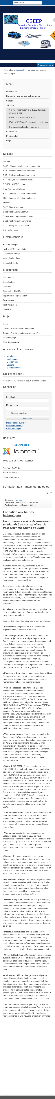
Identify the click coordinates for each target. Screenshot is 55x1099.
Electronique (11, 131)
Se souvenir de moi (19, 413)
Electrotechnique (13, 136)
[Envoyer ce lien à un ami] (51, 493)
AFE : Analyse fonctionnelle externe (19, 171)
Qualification (8, 309)
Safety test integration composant (18, 216)
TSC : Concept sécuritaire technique (19, 198)
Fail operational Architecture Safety (24, 127)
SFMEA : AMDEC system (14, 184)
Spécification (9, 282)
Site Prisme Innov (11, 477)
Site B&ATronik (10, 473)
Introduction (11, 92)
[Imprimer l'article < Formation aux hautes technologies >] (48, 493)
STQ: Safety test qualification (16, 225)
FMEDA (6, 202)
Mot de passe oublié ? (16, 423)
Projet (8, 141)
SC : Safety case (10, 230)
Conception (8, 286)
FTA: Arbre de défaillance (14, 189)
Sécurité (10, 105)
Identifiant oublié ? (14, 426)
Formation (19, 500)
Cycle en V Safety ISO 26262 (22, 117)
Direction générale (11, 342)
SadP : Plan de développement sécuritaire (21, 166)
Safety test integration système (17, 221)
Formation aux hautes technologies (23, 96)
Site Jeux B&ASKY (11, 468)
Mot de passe (12, 405)
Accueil (20, 70)
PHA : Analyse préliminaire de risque (19, 175)
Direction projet (9, 338)
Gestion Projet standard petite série (18, 328)
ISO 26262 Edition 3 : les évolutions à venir (28, 122)
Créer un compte (13, 429)
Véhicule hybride (10, 263)
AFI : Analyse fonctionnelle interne (18, 180)
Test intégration (10, 305)
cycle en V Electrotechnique (15, 249)
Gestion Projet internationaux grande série (21, 333)
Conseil (9, 101)
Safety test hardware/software (16, 212)
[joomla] (21, 454)
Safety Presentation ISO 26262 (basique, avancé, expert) (27, 111)
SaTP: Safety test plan (13, 207)
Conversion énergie (11, 254)
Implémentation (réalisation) (15, 296)
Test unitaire (8, 300)
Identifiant (10, 397)
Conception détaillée (12, 291)
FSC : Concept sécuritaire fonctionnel (19, 193)
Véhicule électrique (11, 258)
